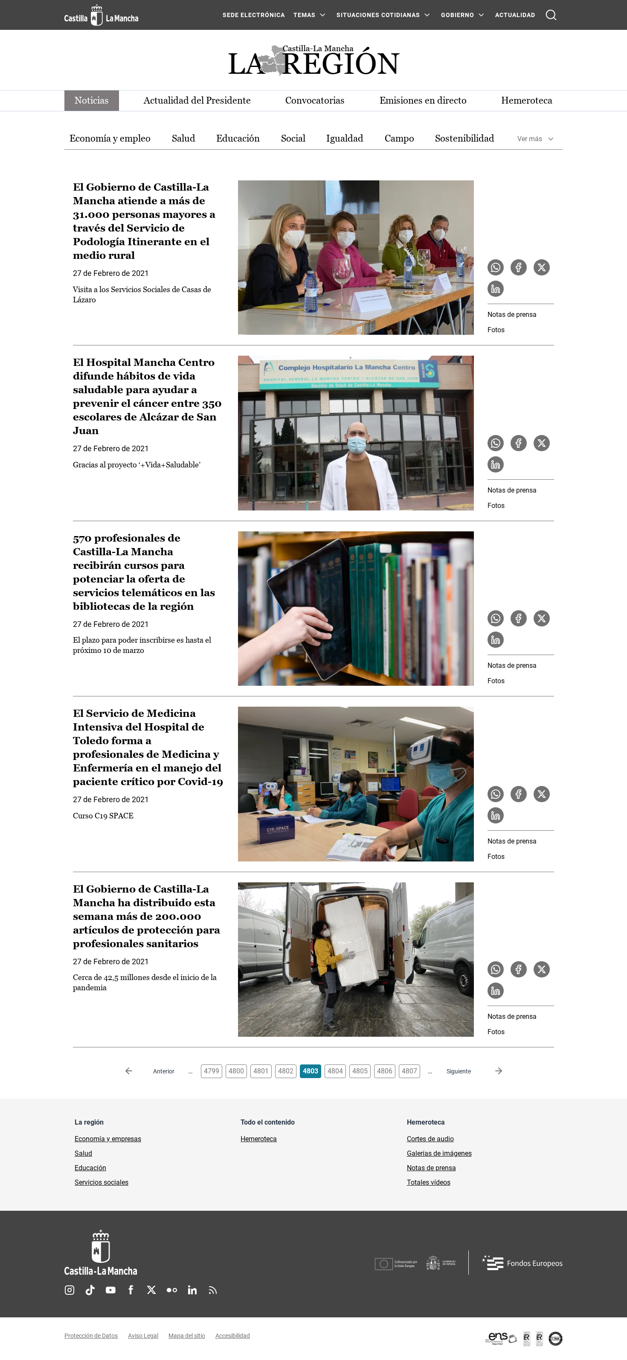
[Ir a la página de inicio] (101, 15)
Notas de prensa (512, 314)
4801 (261, 1071)
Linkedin (192, 1290)
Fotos (496, 330)
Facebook (131, 1290)
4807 (409, 1071)
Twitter (151, 1290)
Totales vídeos (428, 1182)
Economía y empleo (110, 138)
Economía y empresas (108, 1139)
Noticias (92, 100)
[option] (110, 138)
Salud (183, 138)
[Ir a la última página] (492, 1071)
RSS (213, 1290)
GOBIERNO (457, 15)
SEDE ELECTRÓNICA (254, 15)
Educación (238, 138)
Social (293, 138)
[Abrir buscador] (551, 14)
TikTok (90, 1290)
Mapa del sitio (186, 1335)
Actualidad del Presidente (197, 100)
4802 (285, 1071)
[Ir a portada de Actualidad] (313, 63)
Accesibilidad (232, 1335)
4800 (236, 1071)
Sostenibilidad (464, 138)
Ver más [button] (529, 139)
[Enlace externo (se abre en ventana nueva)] (523, 1338)
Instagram (69, 1290)
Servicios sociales (101, 1182)
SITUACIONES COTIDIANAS (378, 15)
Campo (399, 138)
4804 (335, 1071)
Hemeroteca (526, 100)
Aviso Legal (143, 1335)
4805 (360, 1071)
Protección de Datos (91, 1335)
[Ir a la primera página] (136, 1071)
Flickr (172, 1290)
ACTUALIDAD (515, 15)
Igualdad (344, 138)
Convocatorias (315, 100)
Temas (304, 15)
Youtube (110, 1290)
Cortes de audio (430, 1139)
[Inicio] (180, 1252)
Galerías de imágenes (439, 1153)
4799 (211, 1071)
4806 (384, 1071)
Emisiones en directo (423, 100)
